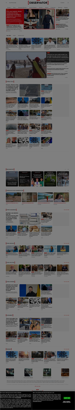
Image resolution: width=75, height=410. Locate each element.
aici (8, 404)
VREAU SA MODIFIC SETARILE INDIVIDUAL (67, 402)
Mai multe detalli (18, 397)
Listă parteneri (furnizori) (37, 401)
